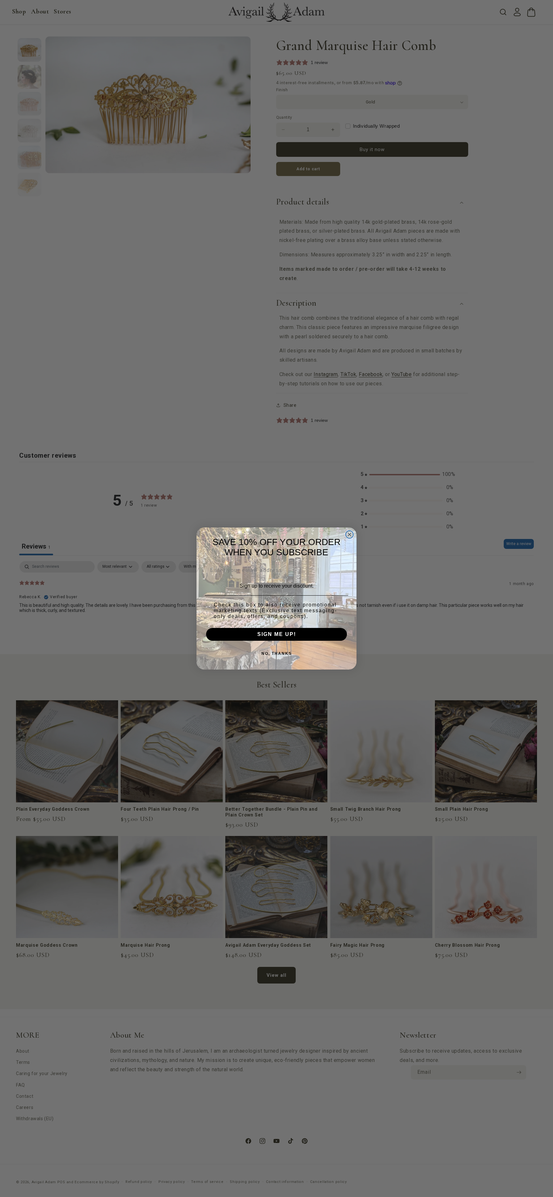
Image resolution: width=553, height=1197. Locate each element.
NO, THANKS (276, 653)
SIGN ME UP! (276, 634)
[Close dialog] (349, 534)
